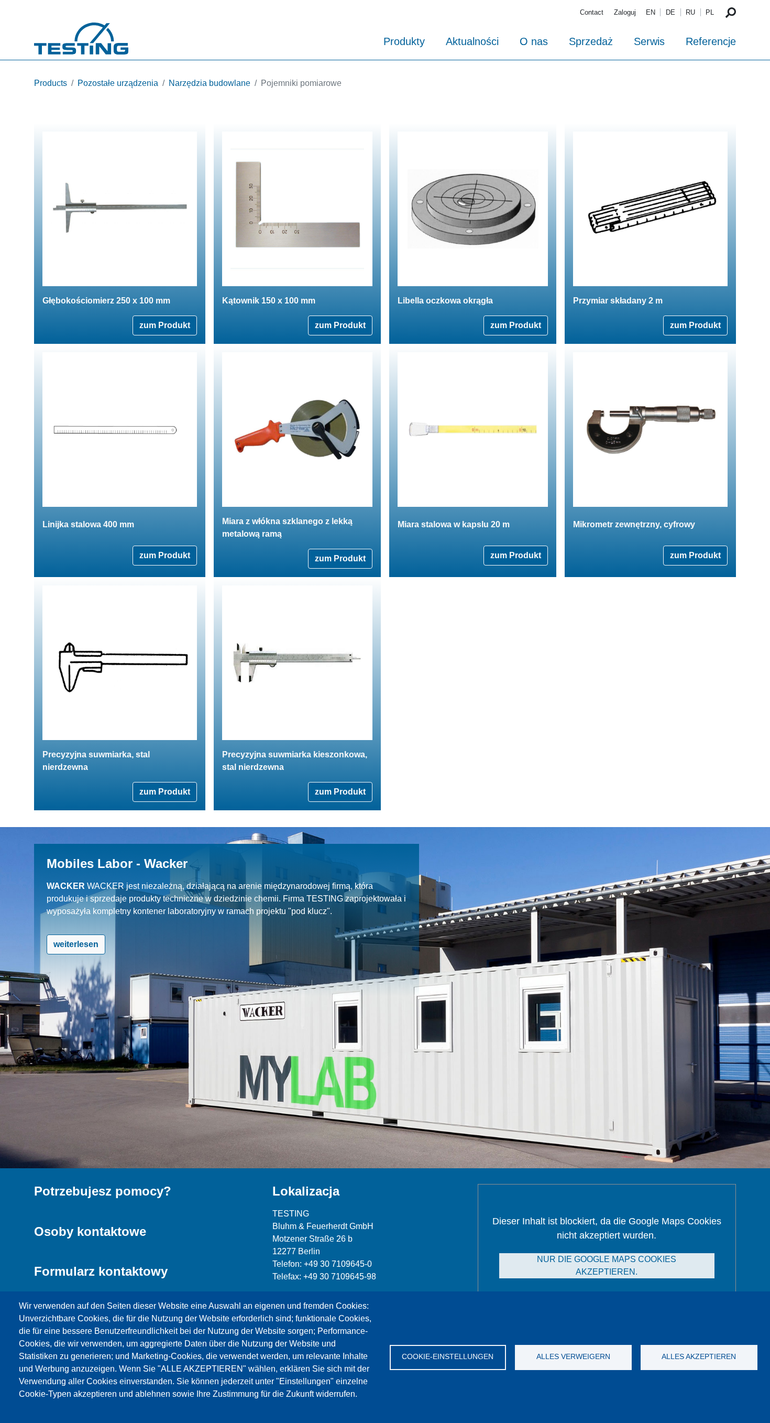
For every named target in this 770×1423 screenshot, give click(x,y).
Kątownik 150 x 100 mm (268, 300)
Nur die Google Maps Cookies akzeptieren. (606, 1265)
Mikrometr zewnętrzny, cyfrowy (634, 524)
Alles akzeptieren (699, 1357)
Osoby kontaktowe (90, 1231)
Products (50, 83)
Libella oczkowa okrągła (445, 300)
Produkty (404, 41)
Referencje (711, 41)
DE (670, 12)
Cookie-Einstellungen (447, 1357)
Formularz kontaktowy (101, 1271)
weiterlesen (75, 944)
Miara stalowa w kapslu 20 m (454, 524)
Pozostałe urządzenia (118, 83)
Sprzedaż (591, 41)
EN (650, 12)
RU (690, 12)
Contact (591, 12)
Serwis (649, 41)
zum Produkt (164, 325)
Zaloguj (625, 12)
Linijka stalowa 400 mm (88, 524)
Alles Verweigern (573, 1357)
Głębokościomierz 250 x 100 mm (106, 300)
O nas (534, 41)
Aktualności (472, 41)
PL (710, 12)
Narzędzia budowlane (209, 83)
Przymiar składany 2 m (618, 300)
